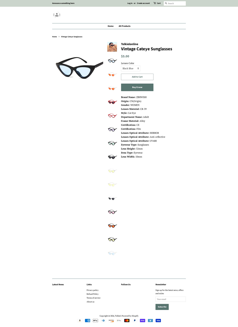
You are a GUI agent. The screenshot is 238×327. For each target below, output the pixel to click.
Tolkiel (118, 315)
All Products (124, 26)
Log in (129, 3)
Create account (143, 3)
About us (90, 301)
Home (110, 26)
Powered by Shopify (130, 315)
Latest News (58, 284)
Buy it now (137, 87)
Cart (159, 3)
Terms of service (93, 297)
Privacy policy (92, 290)
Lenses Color (127, 63)
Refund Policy (92, 294)
